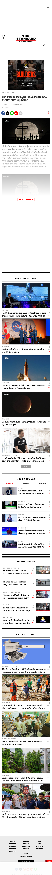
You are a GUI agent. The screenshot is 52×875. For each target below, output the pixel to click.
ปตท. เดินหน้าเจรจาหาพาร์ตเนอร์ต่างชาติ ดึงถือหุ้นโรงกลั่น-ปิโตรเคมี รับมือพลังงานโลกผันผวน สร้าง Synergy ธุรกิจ (32, 519)
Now (39, 843)
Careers (26, 846)
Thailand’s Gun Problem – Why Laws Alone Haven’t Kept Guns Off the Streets (15, 583)
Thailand (6, 419)
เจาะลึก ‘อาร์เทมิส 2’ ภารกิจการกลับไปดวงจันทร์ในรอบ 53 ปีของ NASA (23, 350)
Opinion (12, 846)
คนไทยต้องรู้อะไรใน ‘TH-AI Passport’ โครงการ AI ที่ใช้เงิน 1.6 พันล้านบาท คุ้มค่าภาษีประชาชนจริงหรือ (16, 572)
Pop (39, 841)
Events (39, 846)
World (5, 92)
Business (6, 455)
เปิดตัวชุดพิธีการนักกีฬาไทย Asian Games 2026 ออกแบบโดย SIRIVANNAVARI (31, 492)
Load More (26, 823)
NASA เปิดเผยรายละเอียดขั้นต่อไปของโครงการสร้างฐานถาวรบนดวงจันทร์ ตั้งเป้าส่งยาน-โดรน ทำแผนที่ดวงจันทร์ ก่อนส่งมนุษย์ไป (24, 314)
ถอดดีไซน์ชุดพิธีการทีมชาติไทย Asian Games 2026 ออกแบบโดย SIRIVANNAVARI (31, 545)
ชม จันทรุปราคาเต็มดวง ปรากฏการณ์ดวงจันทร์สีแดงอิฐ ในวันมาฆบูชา (24, 423)
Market (22, 514)
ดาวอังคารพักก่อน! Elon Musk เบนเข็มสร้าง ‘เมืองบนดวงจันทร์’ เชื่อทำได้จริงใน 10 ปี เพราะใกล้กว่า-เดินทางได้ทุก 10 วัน (24, 459)
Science (13, 92)
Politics (6, 702)
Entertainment (9, 739)
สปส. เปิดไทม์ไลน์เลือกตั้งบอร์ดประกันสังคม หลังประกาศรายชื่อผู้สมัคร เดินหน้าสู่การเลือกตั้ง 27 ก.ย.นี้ (16, 621)
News (12, 841)
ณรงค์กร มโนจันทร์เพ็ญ (13, 105)
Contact (39, 848)
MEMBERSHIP (26, 861)
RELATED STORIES (26, 278)
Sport (21, 488)
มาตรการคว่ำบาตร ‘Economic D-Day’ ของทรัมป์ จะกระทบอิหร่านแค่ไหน (31, 505)
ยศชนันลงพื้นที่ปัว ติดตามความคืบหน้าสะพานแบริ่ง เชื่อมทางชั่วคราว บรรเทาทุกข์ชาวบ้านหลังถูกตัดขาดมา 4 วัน (24, 706)
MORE (26, 466)
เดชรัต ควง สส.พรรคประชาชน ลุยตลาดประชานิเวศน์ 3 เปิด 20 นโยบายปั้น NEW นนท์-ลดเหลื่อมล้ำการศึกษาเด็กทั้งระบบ (24, 815)
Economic (23, 528)
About (26, 848)
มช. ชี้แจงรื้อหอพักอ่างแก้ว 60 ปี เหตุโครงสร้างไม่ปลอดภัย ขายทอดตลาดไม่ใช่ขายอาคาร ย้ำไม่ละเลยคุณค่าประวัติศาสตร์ (22, 779)
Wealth (26, 841)
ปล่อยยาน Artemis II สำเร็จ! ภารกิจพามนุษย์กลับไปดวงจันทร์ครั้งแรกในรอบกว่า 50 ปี (23, 387)
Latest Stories (26, 634)
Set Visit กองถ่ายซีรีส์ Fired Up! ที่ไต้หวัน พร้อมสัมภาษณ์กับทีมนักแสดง (22, 743)
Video (26, 843)
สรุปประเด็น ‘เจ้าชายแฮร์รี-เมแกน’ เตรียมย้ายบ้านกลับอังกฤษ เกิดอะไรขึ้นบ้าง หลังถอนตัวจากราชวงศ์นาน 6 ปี (16, 609)
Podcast (12, 843)
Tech (14, 455)
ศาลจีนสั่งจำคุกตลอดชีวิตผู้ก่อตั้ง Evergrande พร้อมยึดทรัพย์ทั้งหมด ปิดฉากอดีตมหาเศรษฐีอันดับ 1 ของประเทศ (31, 532)
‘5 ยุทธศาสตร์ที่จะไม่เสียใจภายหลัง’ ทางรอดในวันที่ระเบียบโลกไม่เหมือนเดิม (16, 596)
